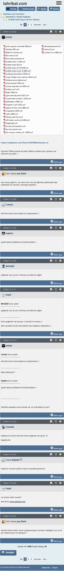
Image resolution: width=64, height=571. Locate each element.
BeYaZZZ (10, 266)
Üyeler (44, 9)
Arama (56, 9)
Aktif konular (28, 9)
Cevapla (10, 552)
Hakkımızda (46, 568)
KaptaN (15, 459)
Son (44, 24)
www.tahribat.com (17, 502)
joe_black (21, 173)
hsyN (8, 294)
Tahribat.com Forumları (13, 14)
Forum (13, 9)
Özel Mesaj (60, 32)
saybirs (9, 233)
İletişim (55, 568)
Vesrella (10, 427)
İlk (21, 24)
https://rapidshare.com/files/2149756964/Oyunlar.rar (25, 142)
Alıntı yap (57, 162)
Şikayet (56, 32)
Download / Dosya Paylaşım (18, 16)
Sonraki (37, 24)
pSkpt (9, 37)
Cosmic (9, 204)
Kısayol (51, 32)
